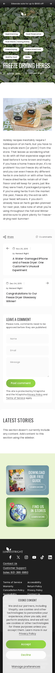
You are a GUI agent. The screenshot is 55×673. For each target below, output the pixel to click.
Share (10, 236)
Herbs (27, 57)
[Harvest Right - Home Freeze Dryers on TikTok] (42, 557)
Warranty (8, 586)
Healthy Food (11, 57)
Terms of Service (15, 398)
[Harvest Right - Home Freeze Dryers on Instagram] (26, 557)
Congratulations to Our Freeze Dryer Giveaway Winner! (21, 297)
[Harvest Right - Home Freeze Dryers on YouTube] (34, 557)
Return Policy (35, 586)
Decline (26, 655)
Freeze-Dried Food (33, 49)
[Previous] (4, 3)
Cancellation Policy (13, 590)
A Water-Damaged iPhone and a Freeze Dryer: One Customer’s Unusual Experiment (30, 264)
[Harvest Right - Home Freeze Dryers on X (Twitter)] (18, 557)
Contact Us (34, 594)
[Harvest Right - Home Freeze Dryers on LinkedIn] (50, 557)
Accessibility (34, 582)
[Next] (50, 3)
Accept (26, 644)
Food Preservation (33, 34)
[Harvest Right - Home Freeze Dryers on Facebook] (10, 557)
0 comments (45, 237)
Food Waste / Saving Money (17, 42)
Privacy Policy (27, 633)
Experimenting (12, 34)
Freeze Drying (11, 49)
